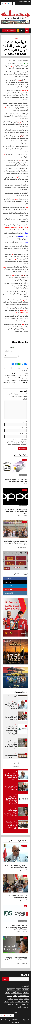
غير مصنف (10, 1004)
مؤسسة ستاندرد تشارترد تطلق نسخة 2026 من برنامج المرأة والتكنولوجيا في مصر (11, 744)
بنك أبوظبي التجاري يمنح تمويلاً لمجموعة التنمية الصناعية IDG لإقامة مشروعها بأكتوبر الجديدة (11, 729)
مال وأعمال (14, 700)
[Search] (21, 30)
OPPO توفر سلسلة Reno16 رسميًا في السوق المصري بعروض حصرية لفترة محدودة (15, 511)
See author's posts (10, 356)
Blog (15, 1012)
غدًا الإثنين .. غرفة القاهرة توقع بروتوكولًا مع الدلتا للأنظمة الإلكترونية (11, 705)
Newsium (27, 1020)
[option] (15, 705)
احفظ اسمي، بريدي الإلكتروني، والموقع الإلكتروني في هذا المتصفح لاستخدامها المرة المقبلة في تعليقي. (17, 442)
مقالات (18, 1007)
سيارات (18, 1001)
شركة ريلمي (25, 370)
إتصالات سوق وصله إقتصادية (18, 368)
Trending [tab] (15, 766)
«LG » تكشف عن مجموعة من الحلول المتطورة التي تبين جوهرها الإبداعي (23, 377)
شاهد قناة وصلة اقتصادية (9, 30)
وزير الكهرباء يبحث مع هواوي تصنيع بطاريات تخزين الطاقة (11, 717)
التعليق (24, 399)
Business (25, 989)
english (18, 989)
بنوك (16, 724)
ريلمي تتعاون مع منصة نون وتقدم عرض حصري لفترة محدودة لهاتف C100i (15, 480)
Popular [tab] (15, 763)
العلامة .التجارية (7, 368)
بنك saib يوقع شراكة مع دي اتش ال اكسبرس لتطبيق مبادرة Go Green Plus (11, 825)
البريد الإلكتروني (22, 427)
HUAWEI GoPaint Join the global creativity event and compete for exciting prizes (9, 379)
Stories (19, 992)
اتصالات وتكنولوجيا (23, 995)
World (7, 992)
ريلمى (19, 80)
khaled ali (7, 351)
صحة (12, 1001)
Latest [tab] (24, 763)
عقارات (17, 1004)
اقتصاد (15, 713)
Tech (13, 992)
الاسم (25, 421)
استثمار (9, 995)
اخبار (16, 738)
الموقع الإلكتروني (22, 433)
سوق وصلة (16, 38)
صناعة (6, 1001)
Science (26, 992)
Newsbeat (11, 989)
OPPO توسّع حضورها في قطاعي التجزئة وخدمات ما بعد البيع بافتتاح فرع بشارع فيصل (15, 543)
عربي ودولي (25, 1004)
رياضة (10, 998)
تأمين (16, 998)
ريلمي (12, 66)
